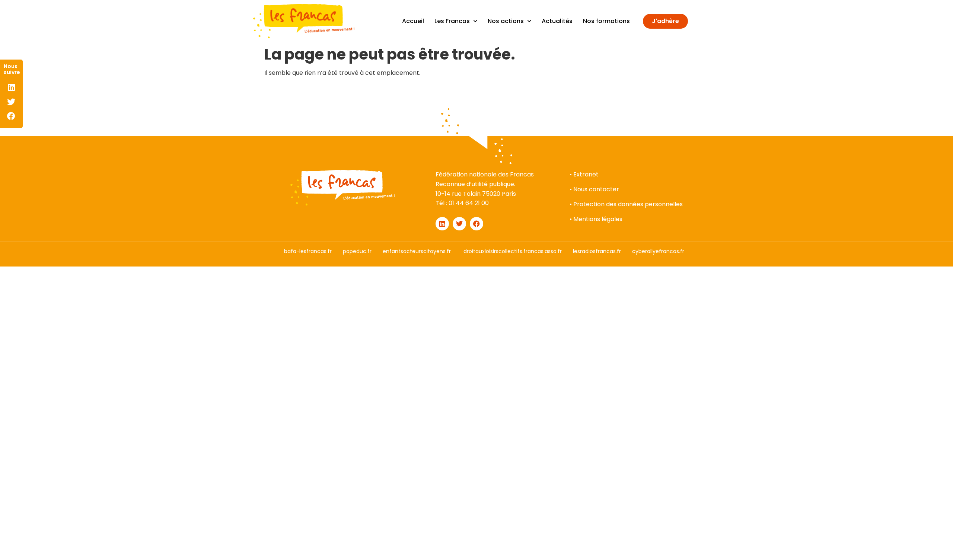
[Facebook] (11, 116)
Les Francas (452, 21)
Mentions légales (597, 219)
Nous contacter (596, 189)
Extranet (586, 174)
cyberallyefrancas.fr (658, 251)
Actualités (557, 21)
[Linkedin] (11, 87)
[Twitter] (11, 102)
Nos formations (606, 21)
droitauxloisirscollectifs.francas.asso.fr (512, 251)
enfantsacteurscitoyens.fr (417, 251)
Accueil (413, 21)
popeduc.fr (357, 251)
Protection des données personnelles (628, 204)
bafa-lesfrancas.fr (308, 251)
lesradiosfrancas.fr (597, 251)
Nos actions (506, 21)
